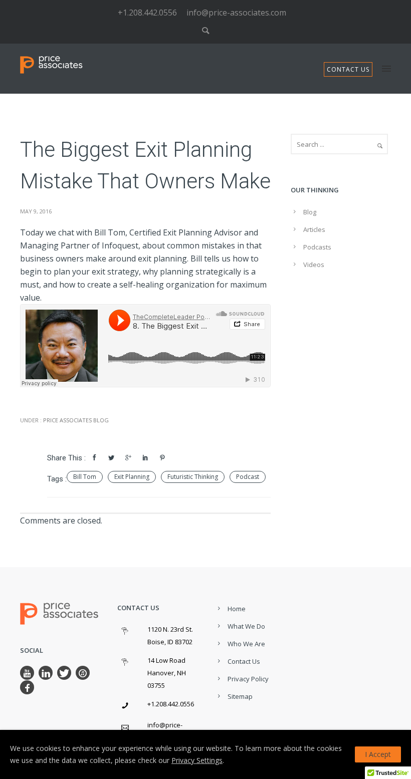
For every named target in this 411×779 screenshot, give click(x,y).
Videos (313, 264)
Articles (314, 229)
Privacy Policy (248, 678)
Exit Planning (131, 476)
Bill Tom (84, 476)
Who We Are (246, 643)
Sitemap (240, 696)
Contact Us (244, 661)
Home (237, 608)
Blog (309, 211)
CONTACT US (348, 69)
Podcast (247, 476)
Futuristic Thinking (192, 476)
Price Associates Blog (75, 420)
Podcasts (317, 246)
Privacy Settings (197, 760)
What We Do (246, 626)
